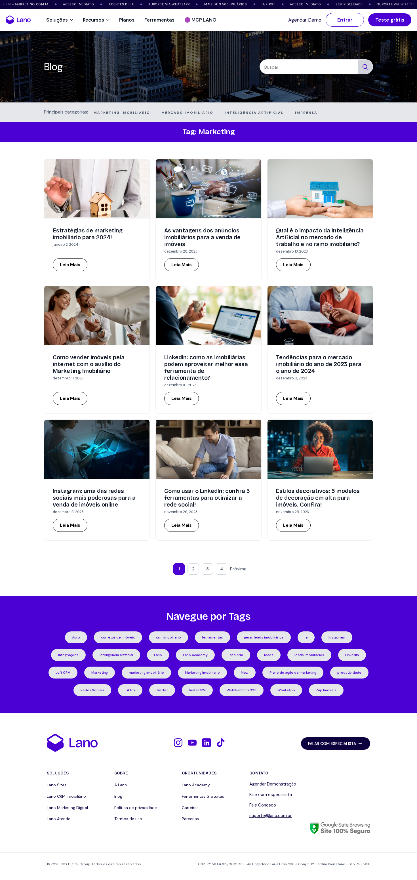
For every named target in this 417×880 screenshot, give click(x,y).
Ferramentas (159, 20)
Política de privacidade (135, 807)
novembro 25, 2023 (292, 511)
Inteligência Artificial (254, 112)
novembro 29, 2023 (180, 511)
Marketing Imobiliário (122, 112)
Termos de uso (128, 818)
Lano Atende (58, 818)
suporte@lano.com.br (270, 815)
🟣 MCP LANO (200, 20)
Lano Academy (196, 784)
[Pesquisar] (365, 67)
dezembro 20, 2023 (180, 251)
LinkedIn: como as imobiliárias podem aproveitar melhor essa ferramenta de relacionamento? (206, 367)
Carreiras (190, 807)
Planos (126, 20)
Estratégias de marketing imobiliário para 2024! (88, 234)
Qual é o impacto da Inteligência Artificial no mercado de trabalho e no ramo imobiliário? (320, 237)
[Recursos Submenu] (108, 20)
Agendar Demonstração (272, 784)
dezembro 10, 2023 (180, 385)
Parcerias (190, 818)
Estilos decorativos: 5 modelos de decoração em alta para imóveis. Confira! (318, 498)
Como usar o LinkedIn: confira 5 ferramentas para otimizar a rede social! (207, 498)
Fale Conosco (262, 805)
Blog (118, 796)
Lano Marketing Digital (67, 807)
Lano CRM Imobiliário (66, 796)
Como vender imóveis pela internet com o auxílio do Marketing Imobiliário (89, 364)
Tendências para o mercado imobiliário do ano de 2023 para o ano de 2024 (318, 364)
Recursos (93, 20)
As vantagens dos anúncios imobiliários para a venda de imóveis (202, 237)
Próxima (238, 569)
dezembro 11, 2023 (68, 378)
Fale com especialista (270, 794)
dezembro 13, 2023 (292, 251)
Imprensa (306, 112)
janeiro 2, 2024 (65, 244)
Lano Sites (56, 784)
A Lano (120, 784)
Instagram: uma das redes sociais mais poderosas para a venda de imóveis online (94, 498)
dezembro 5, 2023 (68, 511)
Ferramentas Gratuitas (203, 796)
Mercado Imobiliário (187, 112)
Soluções (57, 20)
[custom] (178, 743)
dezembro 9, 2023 (291, 378)
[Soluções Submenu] (72, 20)
